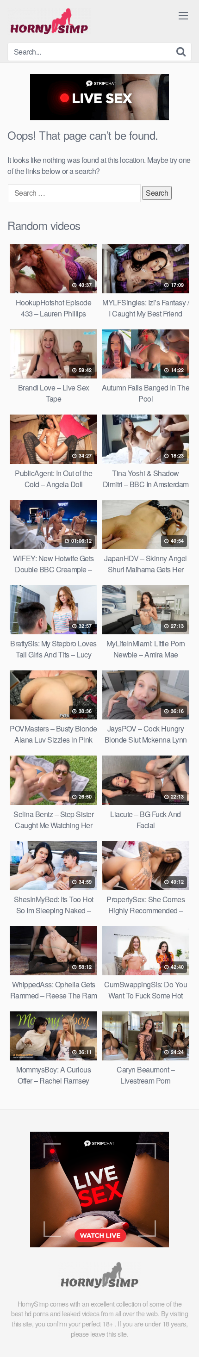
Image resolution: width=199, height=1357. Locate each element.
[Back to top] (182, 1337)
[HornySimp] (49, 21)
